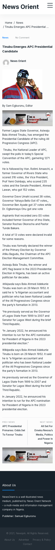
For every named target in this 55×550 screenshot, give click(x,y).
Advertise (24, 539)
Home (8, 22)
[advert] (27, 118)
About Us (9, 539)
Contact (27, 544)
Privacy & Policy (42, 539)
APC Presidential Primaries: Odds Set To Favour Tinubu (13, 430)
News (19, 22)
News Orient (20, 6)
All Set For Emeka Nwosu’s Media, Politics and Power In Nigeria (44, 434)
